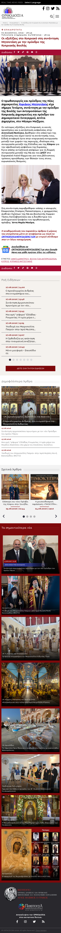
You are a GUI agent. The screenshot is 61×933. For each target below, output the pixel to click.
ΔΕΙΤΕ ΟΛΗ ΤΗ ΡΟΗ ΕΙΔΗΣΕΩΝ (30, 369)
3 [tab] (17, 360)
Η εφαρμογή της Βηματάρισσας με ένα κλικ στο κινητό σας (26, 876)
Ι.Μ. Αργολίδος (8, 745)
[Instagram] (47, 8)
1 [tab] (10, 360)
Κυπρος (5, 261)
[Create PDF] (36, 52)
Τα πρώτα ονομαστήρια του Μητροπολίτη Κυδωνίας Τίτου (26, 656)
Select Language (33, 3)
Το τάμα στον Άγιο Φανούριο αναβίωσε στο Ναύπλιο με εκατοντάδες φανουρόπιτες (30, 749)
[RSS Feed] (58, 8)
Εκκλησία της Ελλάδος (15, 565)
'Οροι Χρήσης (41, 930)
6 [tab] (28, 360)
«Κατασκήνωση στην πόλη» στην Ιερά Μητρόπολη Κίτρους (26, 702)
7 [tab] (31, 360)
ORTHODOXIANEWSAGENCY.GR (18, 237)
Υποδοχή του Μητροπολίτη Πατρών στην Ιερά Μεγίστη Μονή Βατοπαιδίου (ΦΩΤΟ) (26, 612)
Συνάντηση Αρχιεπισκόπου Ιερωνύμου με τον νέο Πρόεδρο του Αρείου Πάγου (29, 569)
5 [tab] (24, 360)
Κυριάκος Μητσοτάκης (21, 261)
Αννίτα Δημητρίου (20, 259)
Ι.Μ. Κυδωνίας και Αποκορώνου (15, 654)
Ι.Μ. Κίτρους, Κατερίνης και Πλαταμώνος (18, 699)
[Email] (32, 52)
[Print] (27, 52)
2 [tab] (13, 360)
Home (5, 23)
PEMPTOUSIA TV (8, 820)
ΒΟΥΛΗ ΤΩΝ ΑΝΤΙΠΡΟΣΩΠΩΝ (43, 259)
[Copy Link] (23, 52)
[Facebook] (43, 8)
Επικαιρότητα (14, 23)
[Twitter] (53, 8)
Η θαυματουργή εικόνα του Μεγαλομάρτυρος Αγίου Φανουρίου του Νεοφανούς (30, 824)
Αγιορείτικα (7, 608)
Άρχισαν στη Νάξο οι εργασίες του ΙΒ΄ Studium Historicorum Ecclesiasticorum (26, 790)
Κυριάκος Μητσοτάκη (33, 104)
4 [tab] (21, 360)
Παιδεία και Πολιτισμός (12, 786)
